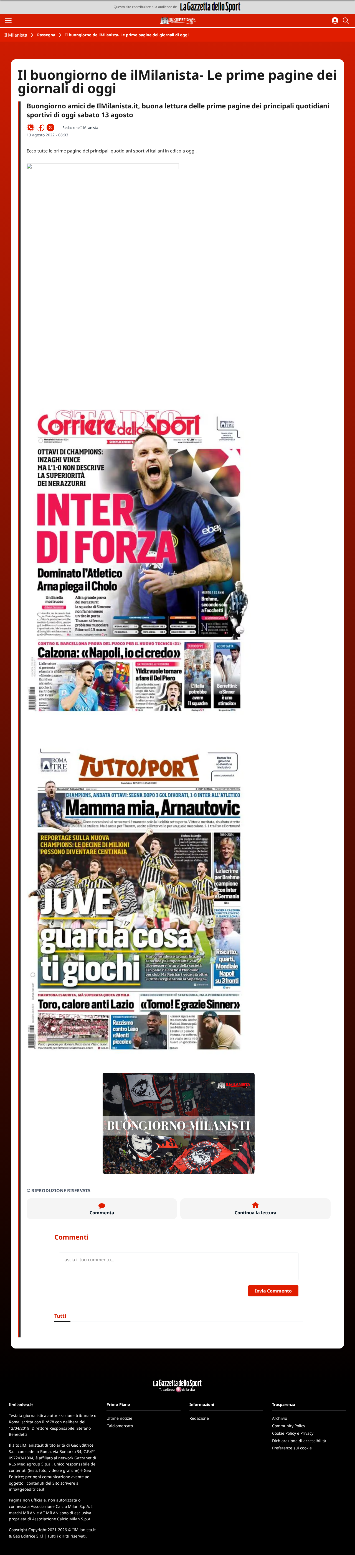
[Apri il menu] (8, 20)
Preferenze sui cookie (292, 1448)
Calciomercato (119, 1425)
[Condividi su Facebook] (40, 127)
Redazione (199, 1418)
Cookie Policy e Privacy (292, 1433)
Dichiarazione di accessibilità (299, 1440)
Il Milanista (15, 35)
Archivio (279, 1418)
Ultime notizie (119, 1418)
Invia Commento (273, 1291)
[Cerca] (347, 20)
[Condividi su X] (50, 127)
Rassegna (46, 34)
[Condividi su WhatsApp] (30, 127)
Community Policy (288, 1425)
